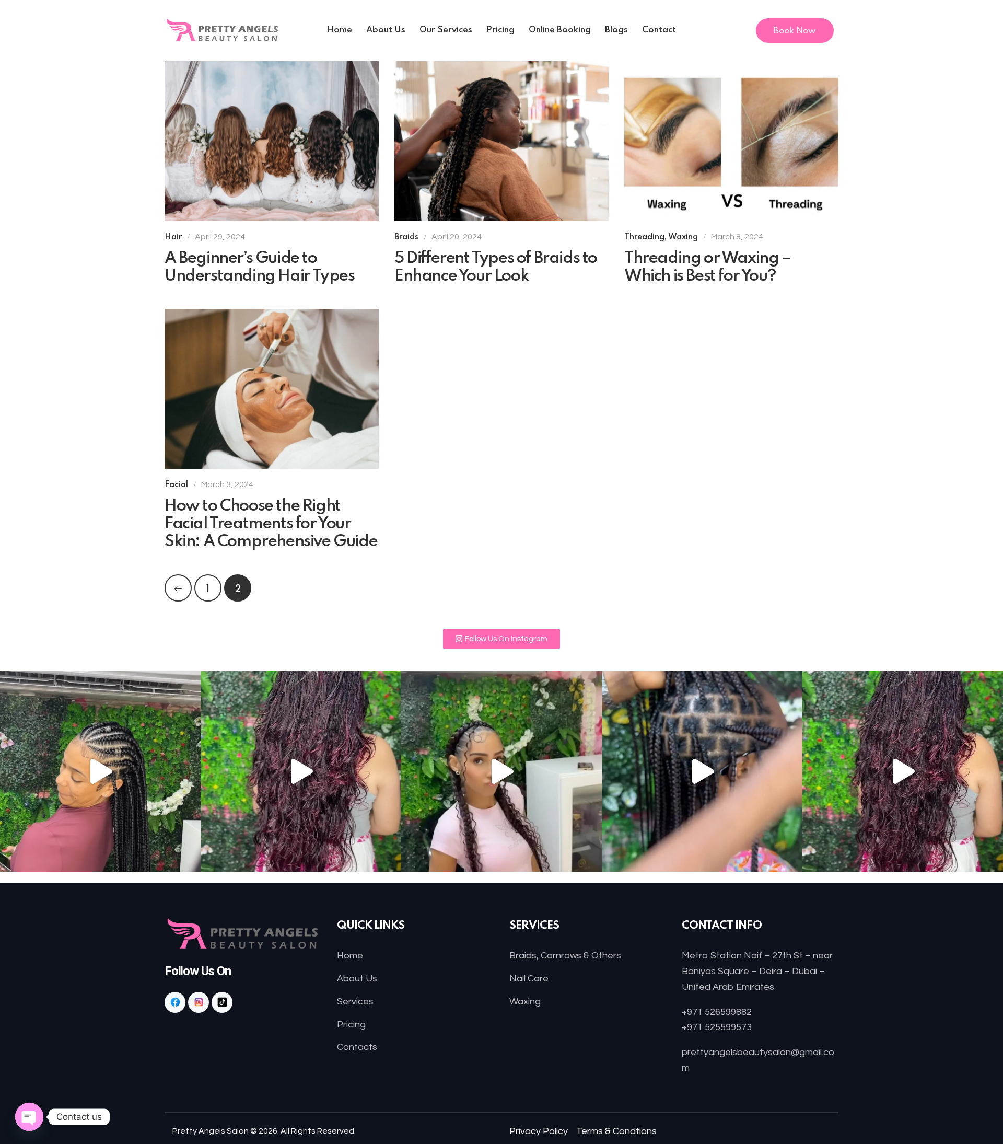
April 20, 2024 (456, 237)
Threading (644, 237)
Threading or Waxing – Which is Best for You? (707, 267)
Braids (406, 237)
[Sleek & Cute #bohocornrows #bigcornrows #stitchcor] (501, 771)
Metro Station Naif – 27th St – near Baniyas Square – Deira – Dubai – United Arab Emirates (757, 971)
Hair (173, 237)
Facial (176, 485)
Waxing (683, 237)
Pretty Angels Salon (210, 1131)
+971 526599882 (717, 1012)
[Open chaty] (29, 1117)
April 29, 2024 (220, 237)
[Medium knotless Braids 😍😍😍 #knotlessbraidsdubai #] (702, 771)
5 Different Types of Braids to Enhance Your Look (495, 267)
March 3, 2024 (227, 484)
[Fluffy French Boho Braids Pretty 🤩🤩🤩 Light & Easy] (301, 771)
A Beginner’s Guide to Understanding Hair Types (259, 267)
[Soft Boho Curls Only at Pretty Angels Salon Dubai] (902, 771)
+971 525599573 (717, 1027)
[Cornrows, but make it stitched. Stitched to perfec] (100, 771)
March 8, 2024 (737, 237)
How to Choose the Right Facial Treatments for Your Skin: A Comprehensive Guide (271, 524)
